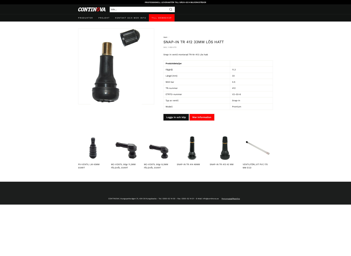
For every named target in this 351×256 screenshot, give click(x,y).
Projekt (104, 18)
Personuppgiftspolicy (231, 199)
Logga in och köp (176, 117)
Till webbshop (162, 18)
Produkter (85, 18)
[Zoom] (116, 66)
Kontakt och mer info (130, 18)
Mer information (201, 117)
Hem (165, 37)
